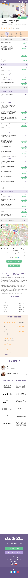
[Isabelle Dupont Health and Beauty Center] (12, 564)
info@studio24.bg (15, 543)
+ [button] (1, 225)
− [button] (1, 227)
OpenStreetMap (25, 245)
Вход (8, 557)
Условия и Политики (14, 559)
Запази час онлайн (14, 261)
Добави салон (14, 548)
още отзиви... (7, 354)
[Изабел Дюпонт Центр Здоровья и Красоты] (16, 564)
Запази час (22, 17)
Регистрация (17, 557)
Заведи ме (15, 266)
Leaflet (20, 245)
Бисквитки (14, 561)
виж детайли (10, 51)
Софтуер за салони (14, 552)
